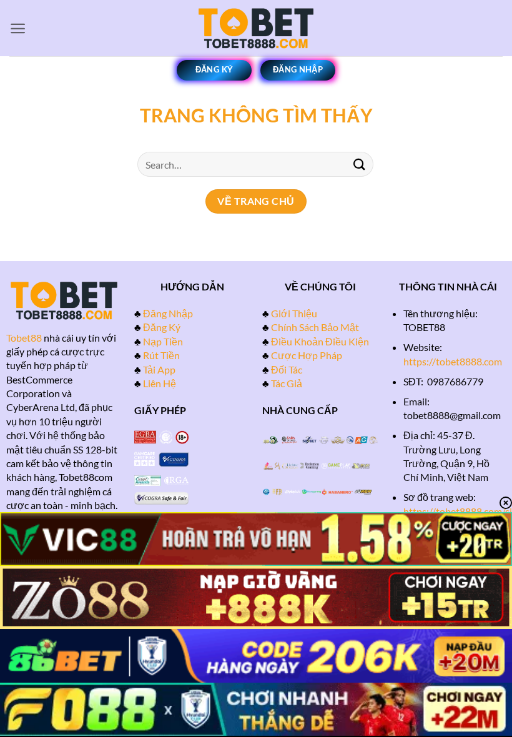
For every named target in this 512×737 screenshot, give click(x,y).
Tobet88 (24, 338)
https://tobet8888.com (452, 361)
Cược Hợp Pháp (306, 355)
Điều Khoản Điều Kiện (320, 341)
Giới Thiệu (294, 313)
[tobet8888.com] (256, 28)
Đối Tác (286, 369)
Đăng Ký (161, 327)
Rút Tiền (161, 355)
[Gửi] (359, 164)
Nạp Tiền (163, 341)
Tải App (159, 369)
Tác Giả (286, 383)
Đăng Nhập (168, 313)
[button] (17, 28)
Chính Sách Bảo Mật (315, 327)
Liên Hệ (159, 383)
